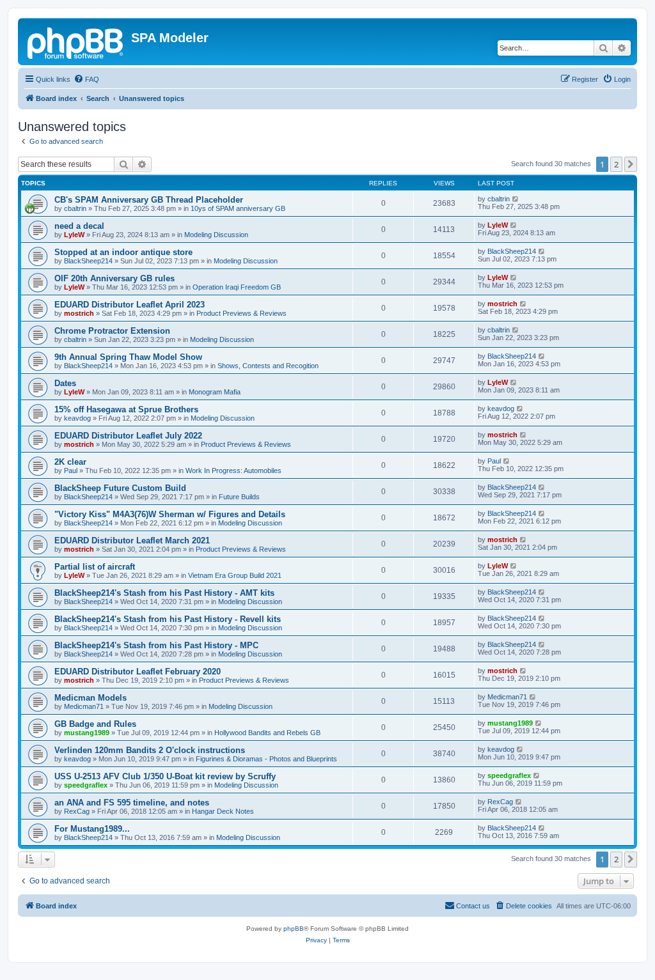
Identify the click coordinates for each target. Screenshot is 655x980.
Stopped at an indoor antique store (123, 252)
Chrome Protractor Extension (112, 331)
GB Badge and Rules (95, 724)
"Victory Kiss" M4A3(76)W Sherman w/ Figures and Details (169, 514)
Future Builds (239, 497)
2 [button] (616, 164)
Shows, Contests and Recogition (268, 365)
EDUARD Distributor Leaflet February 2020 (137, 671)
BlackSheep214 (88, 261)
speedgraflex (85, 785)
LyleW (74, 234)
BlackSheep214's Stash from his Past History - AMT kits (164, 593)
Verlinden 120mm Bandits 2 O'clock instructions (149, 750)
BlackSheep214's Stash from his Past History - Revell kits (167, 619)
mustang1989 (86, 732)
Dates (65, 383)
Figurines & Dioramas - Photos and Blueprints (266, 759)
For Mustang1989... (92, 829)
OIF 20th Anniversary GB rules (114, 278)
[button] (630, 164)
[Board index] (76, 41)
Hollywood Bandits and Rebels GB (267, 732)
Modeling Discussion (216, 234)
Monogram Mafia (215, 392)
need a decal (79, 226)
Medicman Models (90, 698)
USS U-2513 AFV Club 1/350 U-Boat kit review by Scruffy (165, 776)
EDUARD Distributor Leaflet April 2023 (129, 304)
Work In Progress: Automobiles (233, 470)
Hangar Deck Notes (223, 811)
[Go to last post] (516, 199)
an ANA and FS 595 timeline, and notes (131, 802)
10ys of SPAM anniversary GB (238, 208)
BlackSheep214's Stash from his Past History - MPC (156, 645)
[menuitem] (86, 79)
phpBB (293, 928)
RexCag (77, 811)
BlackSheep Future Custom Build (120, 488)
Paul (70, 470)
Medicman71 (84, 706)
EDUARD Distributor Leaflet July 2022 (128, 435)
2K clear (70, 462)
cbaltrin (75, 208)
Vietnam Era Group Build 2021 (234, 575)
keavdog (77, 418)
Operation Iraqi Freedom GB (237, 287)
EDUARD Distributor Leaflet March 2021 (132, 540)
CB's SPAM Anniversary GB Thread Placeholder (148, 200)
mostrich (79, 313)
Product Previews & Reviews (241, 313)
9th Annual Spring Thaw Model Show (128, 357)
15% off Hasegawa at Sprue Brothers (126, 409)
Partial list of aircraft (94, 567)
